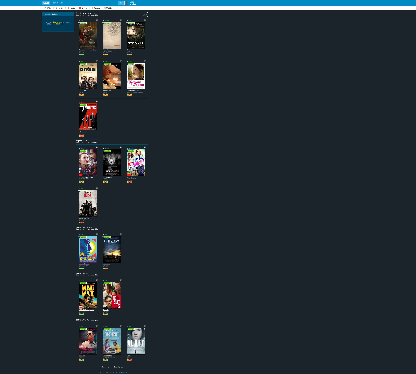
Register (133, 4)
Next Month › (119, 367)
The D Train (83, 90)
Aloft (128, 356)
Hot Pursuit (131, 177)
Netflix (72, 8)
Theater (97, 8)
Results (106, 310)
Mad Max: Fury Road (86, 310)
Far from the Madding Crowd (88, 50)
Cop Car (82, 356)
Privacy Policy (123, 372)
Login (132, 2)
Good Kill (130, 50)
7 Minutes (82, 131)
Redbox (84, 8)
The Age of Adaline (86, 177)
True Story (107, 50)
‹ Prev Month (106, 367)
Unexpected (107, 356)
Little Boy (106, 264)
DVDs (49, 8)
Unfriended (107, 177)
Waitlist (109, 8)
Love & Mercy (84, 264)
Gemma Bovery (133, 90)
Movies (60, 8)
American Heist (85, 218)
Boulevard (107, 90)
